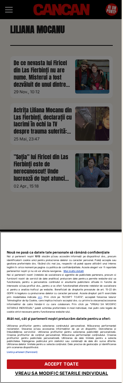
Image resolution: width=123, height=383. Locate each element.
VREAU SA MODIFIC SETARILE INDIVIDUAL (61, 373)
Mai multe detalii (74, 271)
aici (40, 297)
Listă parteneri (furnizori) (22, 352)
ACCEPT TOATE (61, 364)
